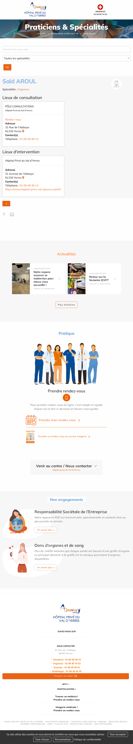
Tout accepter (117, 734)
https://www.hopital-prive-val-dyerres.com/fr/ (33, 189)
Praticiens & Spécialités (64, 33)
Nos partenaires (103, 724)
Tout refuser (42, 739)
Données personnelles (33, 724)
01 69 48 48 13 (29, 139)
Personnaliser (63, 739)
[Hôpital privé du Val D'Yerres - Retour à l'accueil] (35, 9)
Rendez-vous (13, 119)
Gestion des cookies (81, 724)
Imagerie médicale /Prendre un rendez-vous (67, 709)
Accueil (41, 33)
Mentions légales (118, 722)
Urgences (23, 89)
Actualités (66, 253)
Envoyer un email (63, 676)
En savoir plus (45, 529)
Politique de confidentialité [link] (87, 739)
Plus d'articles (66, 304)
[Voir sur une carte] (23, 131)
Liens (50, 724)
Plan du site (61, 724)
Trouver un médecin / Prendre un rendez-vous (67, 698)
